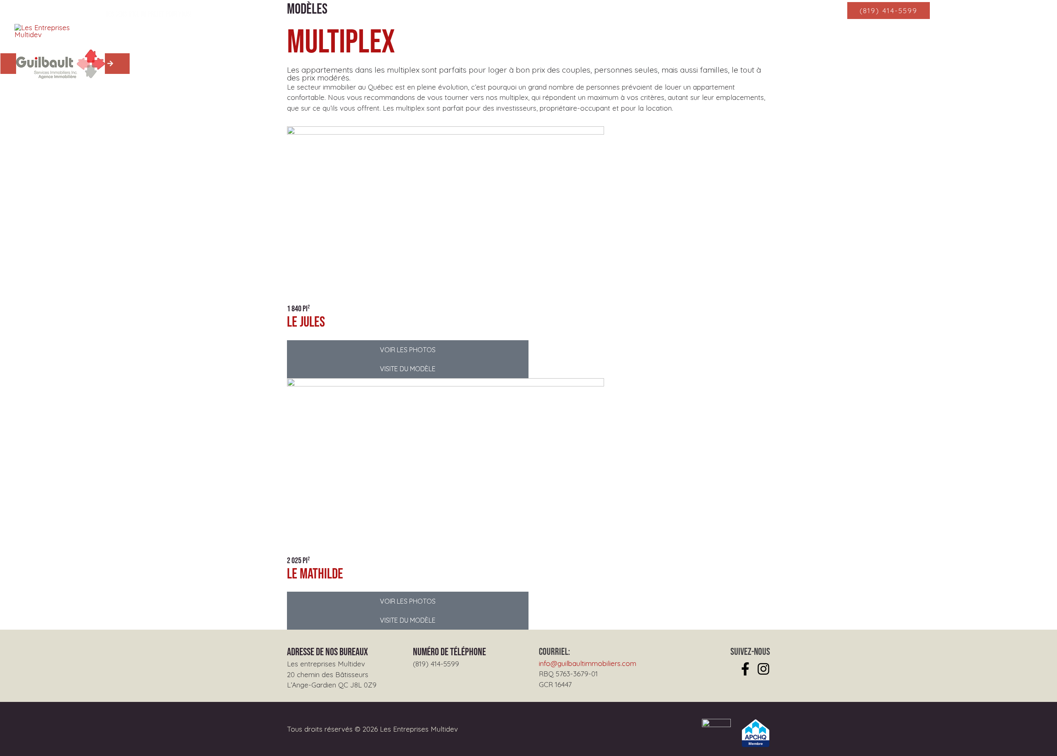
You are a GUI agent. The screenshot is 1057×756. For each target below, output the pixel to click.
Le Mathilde (315, 574)
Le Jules (306, 322)
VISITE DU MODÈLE (408, 369)
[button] (888, 10)
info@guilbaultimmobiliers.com (587, 663)
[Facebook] (745, 668)
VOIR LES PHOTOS (408, 350)
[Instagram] (763, 668)
